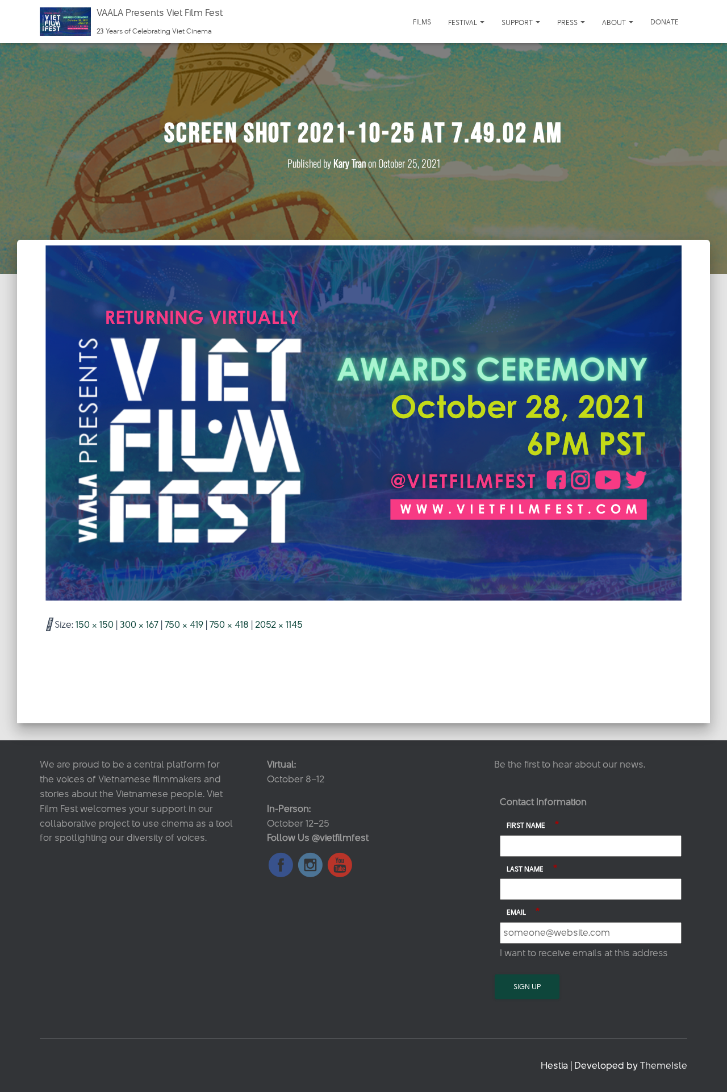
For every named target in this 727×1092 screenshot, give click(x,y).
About (615, 22)
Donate (664, 21)
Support (518, 22)
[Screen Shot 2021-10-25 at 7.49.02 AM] (363, 422)
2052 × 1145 (279, 624)
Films (422, 21)
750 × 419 (184, 624)
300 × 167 (139, 624)
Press (568, 22)
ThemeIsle (663, 1065)
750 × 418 (229, 624)
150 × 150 (95, 624)
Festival (463, 22)
